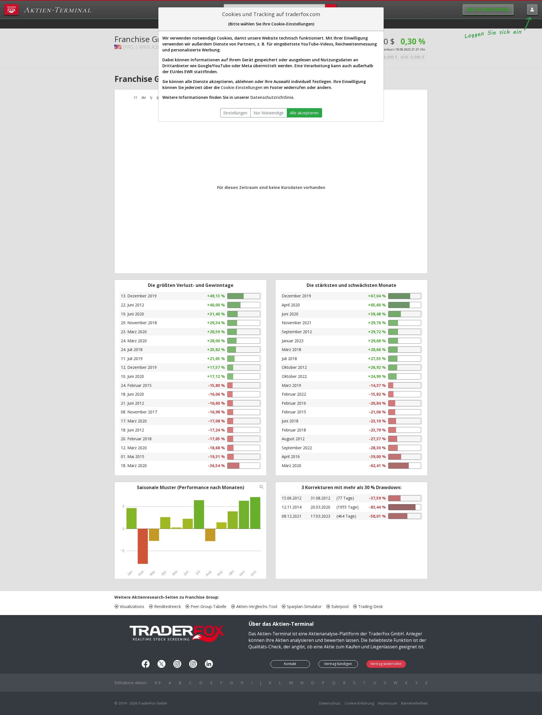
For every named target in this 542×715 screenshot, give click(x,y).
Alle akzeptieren (304, 112)
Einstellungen (235, 112)
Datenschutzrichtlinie (271, 97)
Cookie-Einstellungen (242, 87)
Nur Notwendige (268, 112)
